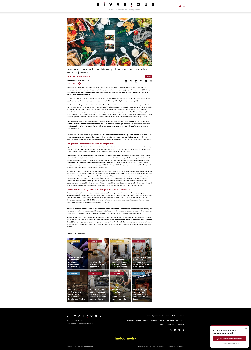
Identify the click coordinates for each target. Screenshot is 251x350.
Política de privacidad (143, 346)
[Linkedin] (184, 330)
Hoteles (138, 320)
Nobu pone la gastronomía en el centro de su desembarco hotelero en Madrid (76, 294)
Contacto (161, 324)
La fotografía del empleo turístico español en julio (97, 264)
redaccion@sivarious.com (85, 323)
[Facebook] (175, 330)
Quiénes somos (171, 324)
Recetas (182, 316)
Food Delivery (72, 84)
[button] (126, 81)
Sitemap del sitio (180, 346)
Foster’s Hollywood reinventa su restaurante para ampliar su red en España (141, 294)
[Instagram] (179, 330)
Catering (145, 320)
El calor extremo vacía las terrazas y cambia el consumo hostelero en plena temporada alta (98, 294)
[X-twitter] (171, 330)
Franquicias (154, 320)
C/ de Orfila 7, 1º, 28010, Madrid (76, 321)
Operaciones (73, 273)
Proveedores (74, 241)
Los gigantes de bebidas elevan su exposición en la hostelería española (120, 263)
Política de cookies (171, 346)
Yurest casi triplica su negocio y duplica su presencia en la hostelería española (76, 262)
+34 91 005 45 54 (72, 323)
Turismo (162, 320)
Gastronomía (170, 320)
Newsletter (181, 324)
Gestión (148, 76)
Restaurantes (130, 320)
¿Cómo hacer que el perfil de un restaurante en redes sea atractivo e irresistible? (142, 262)
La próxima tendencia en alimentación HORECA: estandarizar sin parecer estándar (118, 293)
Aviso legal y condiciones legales (157, 346)
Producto (174, 316)
